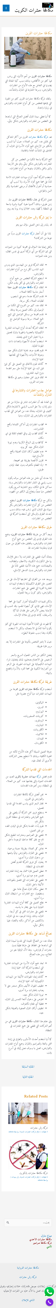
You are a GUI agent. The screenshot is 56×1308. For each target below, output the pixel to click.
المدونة (22, 1132)
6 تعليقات (44, 1177)
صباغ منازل (46, 1236)
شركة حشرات (28, 233)
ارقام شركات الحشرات (32, 1132)
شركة (38, 776)
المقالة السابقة (28, 1066)
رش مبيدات (15, 1177)
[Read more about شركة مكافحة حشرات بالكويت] (28, 1154)
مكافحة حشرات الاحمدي (40, 1239)
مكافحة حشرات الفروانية (28, 1268)
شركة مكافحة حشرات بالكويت (33, 1173)
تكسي (49, 1246)
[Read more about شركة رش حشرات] (28, 1113)
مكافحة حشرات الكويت (34, 10)
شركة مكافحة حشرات (38, 137)
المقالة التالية (28, 1077)
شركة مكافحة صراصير (42, 1243)
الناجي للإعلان (28, 1300)
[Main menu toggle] (6, 8)
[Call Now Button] (49, 1302)
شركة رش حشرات (39, 1128)
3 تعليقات (44, 1132)
